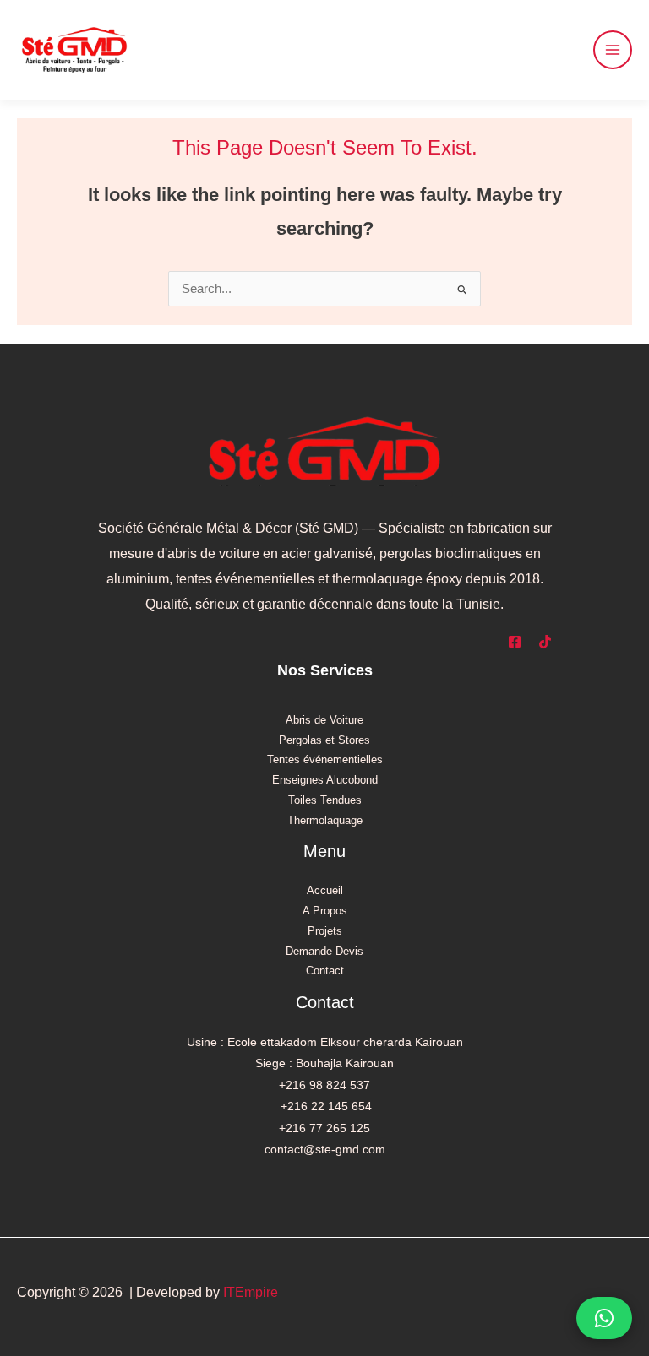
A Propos (325, 910)
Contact (325, 970)
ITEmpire (250, 1292)
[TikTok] (545, 641)
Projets (325, 931)
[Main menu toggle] (612, 49)
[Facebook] (514, 641)
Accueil (325, 890)
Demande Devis (324, 951)
